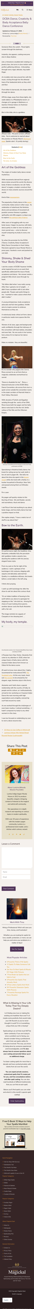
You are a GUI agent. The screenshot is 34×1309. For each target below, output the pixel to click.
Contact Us (17, 4)
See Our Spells (17, 949)
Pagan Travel (18, 15)
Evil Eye (6, 1214)
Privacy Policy (7, 1250)
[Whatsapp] (23, 750)
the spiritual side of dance (18, 217)
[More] (20, 753)
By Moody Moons (7, 15)
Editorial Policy (8, 1259)
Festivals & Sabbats (9, 1185)
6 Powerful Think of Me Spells (17, 962)
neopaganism (14, 197)
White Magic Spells (9, 1180)
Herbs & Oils (7, 1217)
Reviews (6, 1236)
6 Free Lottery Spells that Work (18, 985)
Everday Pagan (8, 1202)
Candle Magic (7, 1191)
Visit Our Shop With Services (12, 1162)
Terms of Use (7, 1253)
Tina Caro (14, 36)
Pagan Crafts (7, 1208)
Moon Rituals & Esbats (10, 1188)
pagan (29, 202)
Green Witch (7, 1211)
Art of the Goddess (9, 150)
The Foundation (8, 1256)
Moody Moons (23, 33)
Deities (6, 1183)
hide (20, 147)
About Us (6, 1225)
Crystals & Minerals (9, 1194)
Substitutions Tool (9, 1164)
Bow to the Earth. (9, 158)
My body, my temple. (10, 161)
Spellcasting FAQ (8, 1234)
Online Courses (8, 1239)
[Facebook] (11, 750)
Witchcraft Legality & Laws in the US (14, 1173)
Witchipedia (7, 1228)
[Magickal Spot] (5, 9)
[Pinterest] (14, 753)
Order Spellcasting (17, 1101)
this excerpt (8, 678)
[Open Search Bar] (22, 9)
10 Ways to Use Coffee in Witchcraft (17, 730)
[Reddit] (17, 750)
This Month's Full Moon (10, 1167)
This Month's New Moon (10, 1170)
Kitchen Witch (7, 1205)
